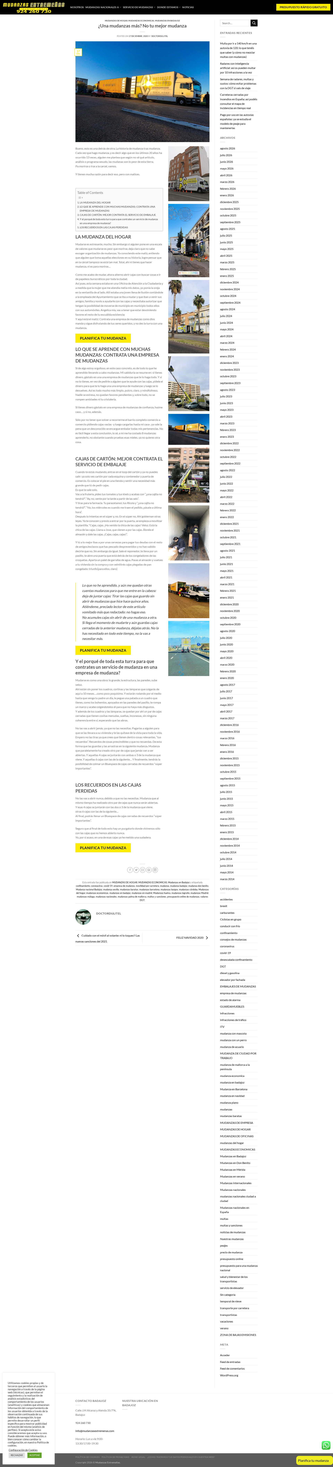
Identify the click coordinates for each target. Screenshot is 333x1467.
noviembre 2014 (230, 845)
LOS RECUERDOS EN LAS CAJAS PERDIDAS (104, 227)
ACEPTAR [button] (34, 1455)
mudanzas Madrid (199, 893)
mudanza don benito (198, 885)
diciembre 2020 (229, 604)
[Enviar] (254, 23)
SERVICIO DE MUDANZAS (138, 7)
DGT (223, 966)
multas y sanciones (156, 896)
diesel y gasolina (229, 973)
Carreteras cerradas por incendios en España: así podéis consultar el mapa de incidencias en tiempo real (238, 101)
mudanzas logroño (181, 893)
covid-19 (108, 885)
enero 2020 (227, 677)
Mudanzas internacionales (235, 1183)
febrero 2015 (228, 825)
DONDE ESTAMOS (167, 7)
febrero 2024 (228, 349)
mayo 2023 (226, 409)
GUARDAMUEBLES (232, 1006)
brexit (223, 906)
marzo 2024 (227, 342)
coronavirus (97, 885)
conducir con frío (230, 926)
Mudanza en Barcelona (233, 1089)
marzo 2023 (227, 423)
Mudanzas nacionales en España (234, 1210)
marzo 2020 (227, 664)
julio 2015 (226, 791)
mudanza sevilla (111, 889)
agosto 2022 (227, 470)
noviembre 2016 (230, 731)
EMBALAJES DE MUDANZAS (238, 986)
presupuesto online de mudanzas (183, 896)
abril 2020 (226, 657)
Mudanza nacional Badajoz (89, 889)
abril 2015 (226, 812)
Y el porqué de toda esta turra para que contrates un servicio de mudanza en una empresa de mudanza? (119, 221)
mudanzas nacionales (106, 896)
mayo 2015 (226, 805)
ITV (222, 1026)
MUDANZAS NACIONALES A (102, 7)
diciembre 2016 (229, 724)
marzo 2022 (227, 503)
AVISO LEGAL (138, 1457)
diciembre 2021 (229, 523)
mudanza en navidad (232, 1095)
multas (224, 1218)
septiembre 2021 (230, 543)
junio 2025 (226, 242)
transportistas (228, 1314)
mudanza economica (232, 1075)
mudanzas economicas (97, 893)
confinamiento (83, 885)
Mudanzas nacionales (233, 1189)
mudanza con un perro (233, 1040)
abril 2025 (226, 255)
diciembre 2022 (229, 443)
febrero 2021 (228, 590)
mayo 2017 (226, 704)
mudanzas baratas (129, 889)
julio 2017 (226, 691)
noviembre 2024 (230, 289)
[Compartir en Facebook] (130, 870)
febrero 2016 (228, 745)
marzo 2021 (227, 584)
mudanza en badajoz (232, 1082)
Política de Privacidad (115, 1457)
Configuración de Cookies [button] (23, 1450)
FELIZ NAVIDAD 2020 (190, 937)
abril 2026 (226, 175)
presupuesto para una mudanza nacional (239, 1268)
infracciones (227, 1013)
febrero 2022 (228, 510)
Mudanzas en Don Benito (235, 1162)
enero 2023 (227, 436)
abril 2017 (226, 711)
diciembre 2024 (229, 282)
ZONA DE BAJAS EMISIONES (238, 1334)
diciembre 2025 (229, 202)
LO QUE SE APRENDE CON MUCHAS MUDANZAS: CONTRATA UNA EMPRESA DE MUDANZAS (117, 208)
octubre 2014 (228, 852)
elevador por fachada (232, 979)
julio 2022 (226, 476)
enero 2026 (227, 195)
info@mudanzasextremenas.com (94, 1430)
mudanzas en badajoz (120, 893)
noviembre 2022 (230, 450)
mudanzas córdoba (188, 889)
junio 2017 (226, 698)
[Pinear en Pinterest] (149, 870)
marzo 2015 (227, 818)
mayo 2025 (226, 248)
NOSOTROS (77, 7)
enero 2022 (227, 517)
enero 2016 (227, 751)
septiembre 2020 (230, 624)
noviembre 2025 (230, 208)
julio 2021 (226, 557)
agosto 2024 (227, 309)
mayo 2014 (226, 872)
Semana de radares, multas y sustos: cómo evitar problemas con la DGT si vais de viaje (238, 83)
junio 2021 (226, 564)
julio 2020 (226, 637)
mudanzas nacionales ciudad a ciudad (238, 1198)
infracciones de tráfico (233, 1019)
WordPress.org (229, 1375)
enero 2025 (227, 275)
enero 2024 (227, 356)
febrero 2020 (228, 671)
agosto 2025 (227, 228)
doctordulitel (159, 36)
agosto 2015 (227, 785)
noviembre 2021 (230, 530)
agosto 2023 (227, 389)
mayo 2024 (226, 329)
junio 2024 (226, 322)
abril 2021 (226, 577)
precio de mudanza (231, 1252)
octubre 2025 (228, 215)
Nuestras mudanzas (232, 1239)
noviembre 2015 (230, 765)
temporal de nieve (230, 1301)
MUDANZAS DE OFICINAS (236, 1136)
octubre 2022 (228, 456)
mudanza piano (229, 1102)
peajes (224, 1245)
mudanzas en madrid (142, 893)
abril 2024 (226, 336)
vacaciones (226, 1321)
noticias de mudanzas (233, 1232)
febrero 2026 (228, 188)
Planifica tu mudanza (313, 1460)
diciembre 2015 (229, 758)
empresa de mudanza (124, 885)
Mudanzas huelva (161, 893)
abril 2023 (226, 416)
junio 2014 (226, 865)
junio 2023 (226, 403)
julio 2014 (226, 858)
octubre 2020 (228, 617)
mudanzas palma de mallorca (132, 896)
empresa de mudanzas (233, 993)
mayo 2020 (226, 651)
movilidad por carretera (147, 885)
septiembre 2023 (230, 383)
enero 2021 (227, 597)
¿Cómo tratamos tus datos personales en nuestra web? (181, 1457)
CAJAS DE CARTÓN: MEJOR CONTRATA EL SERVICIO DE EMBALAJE (118, 214)
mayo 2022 (226, 490)
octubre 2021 (228, 537)
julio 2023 (226, 396)
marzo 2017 (227, 718)
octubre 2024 (228, 295)
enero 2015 (227, 832)
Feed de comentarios (232, 1368)
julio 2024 (226, 316)
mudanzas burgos (169, 889)
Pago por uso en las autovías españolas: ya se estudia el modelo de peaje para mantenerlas (237, 121)
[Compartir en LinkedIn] (155, 870)
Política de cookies (87, 1457)
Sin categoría (227, 1294)
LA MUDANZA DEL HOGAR (95, 202)
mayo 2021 (226, 570)
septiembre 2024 (230, 302)
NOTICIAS (188, 7)
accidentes (226, 899)
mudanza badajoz (178, 885)
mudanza (164, 885)
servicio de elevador (232, 1287)
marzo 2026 (227, 181)
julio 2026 (226, 155)
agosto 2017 (227, 684)
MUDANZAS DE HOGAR (116, 20)
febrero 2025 (228, 269)
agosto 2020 (227, 631)
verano (224, 1328)
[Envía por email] (143, 870)
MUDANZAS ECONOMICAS (141, 20)
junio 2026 (226, 161)
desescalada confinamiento (236, 959)
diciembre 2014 (229, 838)
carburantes (227, 912)
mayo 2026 (226, 168)
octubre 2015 (228, 771)
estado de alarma (230, 1000)
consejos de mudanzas (233, 939)
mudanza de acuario (232, 1046)
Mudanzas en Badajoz (167, 20)
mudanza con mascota (233, 1033)
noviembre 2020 (230, 610)
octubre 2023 (228, 376)
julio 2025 (226, 235)
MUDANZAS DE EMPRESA (236, 1122)
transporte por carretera (234, 1308)
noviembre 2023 (230, 369)
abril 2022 (226, 496)
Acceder (225, 1355)
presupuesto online (231, 1258)
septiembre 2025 (230, 222)
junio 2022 (226, 483)
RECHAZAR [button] (17, 1455)
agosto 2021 (227, 550)
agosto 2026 (227, 148)
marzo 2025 (227, 262)
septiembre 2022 (230, 463)
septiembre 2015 (230, 778)
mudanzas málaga (86, 896)
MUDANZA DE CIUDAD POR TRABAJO (238, 1056)
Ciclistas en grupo (230, 919)
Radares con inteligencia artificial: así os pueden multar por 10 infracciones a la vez (238, 68)
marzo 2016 (227, 738)
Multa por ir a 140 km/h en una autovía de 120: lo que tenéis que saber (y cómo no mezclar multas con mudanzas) (238, 50)
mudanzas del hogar (232, 1142)
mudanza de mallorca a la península (235, 1067)
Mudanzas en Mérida (232, 1169)
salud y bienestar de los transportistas (234, 1279)
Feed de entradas (230, 1361)
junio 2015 (226, 798)
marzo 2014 (227, 879)
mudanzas (226, 1109)
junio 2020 (226, 644)
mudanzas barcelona (149, 889)
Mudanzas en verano (232, 1176)
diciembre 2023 (229, 362)
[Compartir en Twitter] (136, 870)
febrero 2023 (228, 429)
